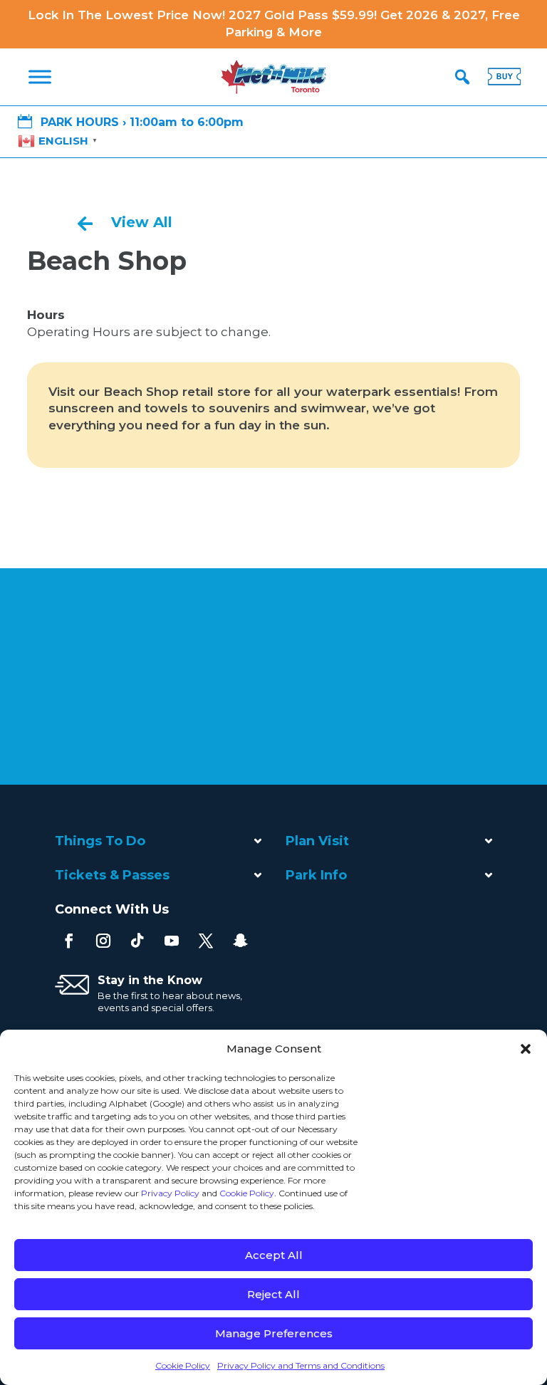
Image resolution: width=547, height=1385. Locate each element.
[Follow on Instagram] (103, 940)
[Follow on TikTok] (137, 940)
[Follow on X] (206, 940)
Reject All (273, 1294)
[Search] (462, 77)
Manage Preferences (274, 1333)
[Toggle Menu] (39, 77)
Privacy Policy (170, 1193)
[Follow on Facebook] (69, 940)
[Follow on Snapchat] (240, 940)
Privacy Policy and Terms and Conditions (301, 1365)
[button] (526, 1049)
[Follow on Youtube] (171, 940)
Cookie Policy (246, 1193)
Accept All (274, 1255)
